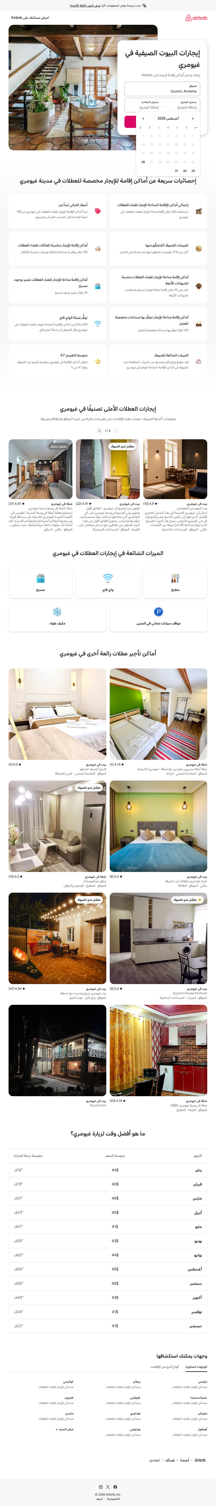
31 (176, 171)
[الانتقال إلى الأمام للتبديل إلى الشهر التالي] (143, 118)
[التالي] (99, 430)
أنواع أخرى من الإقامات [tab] (165, 1367)
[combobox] (162, 91)
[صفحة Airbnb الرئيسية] (196, 18)
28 (143, 162)
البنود (99, 1499)
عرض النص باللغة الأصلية (85, 5)
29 (193, 171)
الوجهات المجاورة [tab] (196, 1367)
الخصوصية (113, 1499)
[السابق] (116, 430)
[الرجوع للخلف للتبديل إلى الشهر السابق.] (192, 118)
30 (185, 171)
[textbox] (181, 107)
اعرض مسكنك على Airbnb (30, 17)
